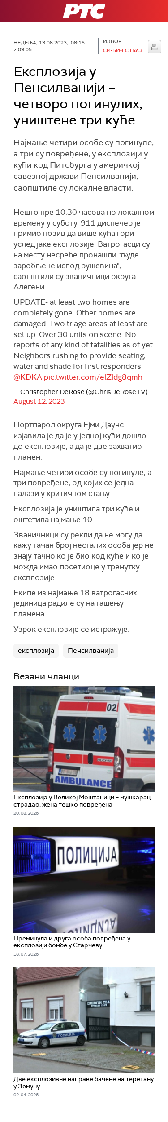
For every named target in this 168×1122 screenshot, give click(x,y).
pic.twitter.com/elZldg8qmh (93, 377)
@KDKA (27, 377)
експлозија (36, 650)
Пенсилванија (91, 650)
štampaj (154, 46)
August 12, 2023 (39, 401)
